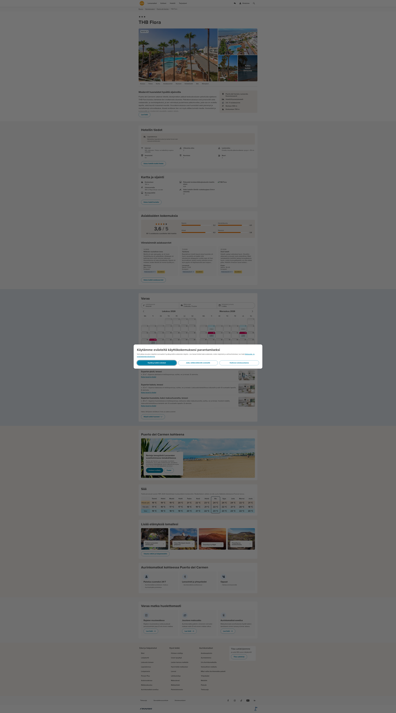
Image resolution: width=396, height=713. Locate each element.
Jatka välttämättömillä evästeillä (198, 363)
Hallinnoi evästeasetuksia (239, 363)
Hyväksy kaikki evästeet (157, 363)
